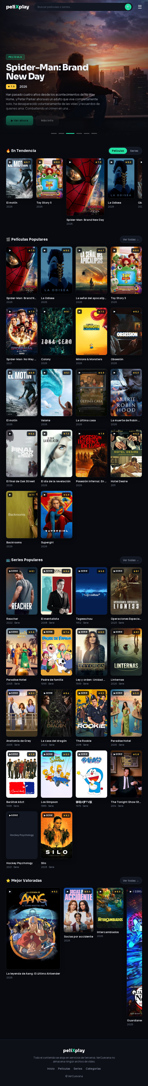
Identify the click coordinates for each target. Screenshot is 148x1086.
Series (134, 151)
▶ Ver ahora (19, 120)
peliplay (17, 7)
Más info (47, 120)
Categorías (93, 1068)
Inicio (51, 1068)
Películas (118, 151)
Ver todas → (131, 239)
